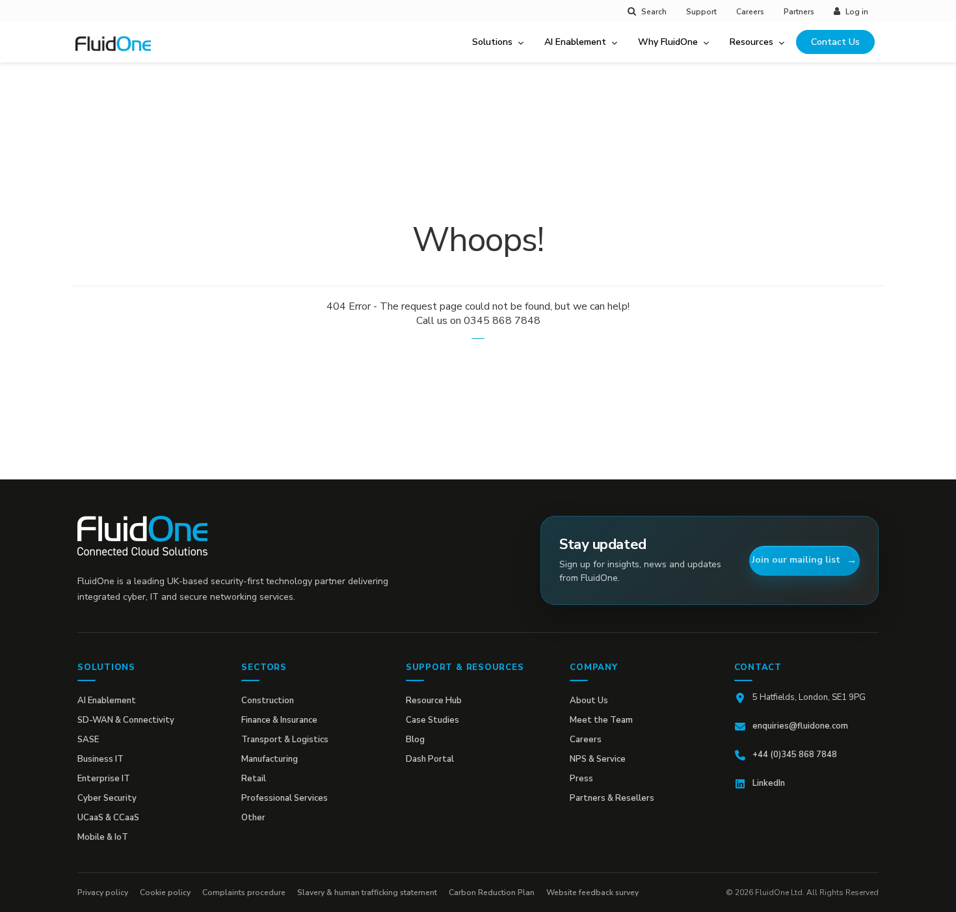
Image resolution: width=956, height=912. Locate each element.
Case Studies (432, 720)
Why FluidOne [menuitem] (668, 42)
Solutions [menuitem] (492, 42)
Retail (253, 779)
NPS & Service (598, 759)
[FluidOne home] (118, 51)
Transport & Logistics (284, 739)
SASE (88, 739)
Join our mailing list (796, 560)
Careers (750, 12)
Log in (856, 12)
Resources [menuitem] (751, 42)
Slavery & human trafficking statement (367, 892)
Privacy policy (102, 892)
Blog (415, 739)
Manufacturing (269, 759)
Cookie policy (165, 892)
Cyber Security (107, 798)
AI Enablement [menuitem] (575, 42)
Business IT (100, 759)
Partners (799, 12)
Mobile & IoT (102, 837)
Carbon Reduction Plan (492, 892)
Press (581, 779)
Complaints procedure (243, 892)
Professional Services (284, 798)
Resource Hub (434, 700)
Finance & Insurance (279, 720)
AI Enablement (106, 700)
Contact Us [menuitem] (835, 42)
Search (654, 12)
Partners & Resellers (612, 798)
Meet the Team (601, 720)
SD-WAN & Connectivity (125, 720)
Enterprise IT (103, 779)
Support (701, 12)
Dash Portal (430, 759)
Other (253, 818)
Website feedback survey (592, 892)
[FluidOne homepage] (142, 536)
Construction (267, 700)
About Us (589, 700)
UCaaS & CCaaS (108, 818)
